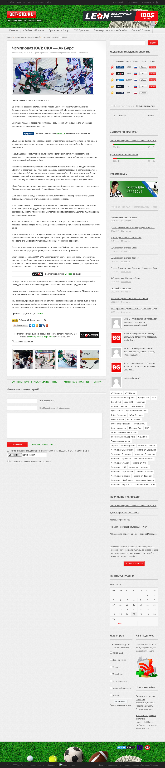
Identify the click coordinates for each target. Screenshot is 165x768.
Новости (21, 2)
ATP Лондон (116, 393)
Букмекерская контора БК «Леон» (126, 238)
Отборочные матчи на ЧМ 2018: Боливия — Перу (34, 382)
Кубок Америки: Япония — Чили (125, 278)
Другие (115, 695)
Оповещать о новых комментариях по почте (30, 462)
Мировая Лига (135, 428)
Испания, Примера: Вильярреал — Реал (129, 298)
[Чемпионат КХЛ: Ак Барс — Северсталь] (45, 369)
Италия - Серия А (119, 406)
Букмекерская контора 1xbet (123, 248)
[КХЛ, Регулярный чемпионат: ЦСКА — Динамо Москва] (89, 369)
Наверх (155, 765)
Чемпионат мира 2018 (145, 485)
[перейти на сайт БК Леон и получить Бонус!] (89, 335)
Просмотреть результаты (120, 705)
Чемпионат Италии (120, 463)
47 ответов (125, 261)
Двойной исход (119, 660)
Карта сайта (45, 2)
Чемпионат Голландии (144, 454)
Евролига (140, 402)
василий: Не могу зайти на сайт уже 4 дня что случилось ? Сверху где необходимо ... (139, 351)
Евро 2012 (128, 402)
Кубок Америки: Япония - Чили (124, 154)
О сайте (10, 2)
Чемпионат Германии (121, 454)
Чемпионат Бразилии (146, 450)
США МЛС (143, 437)
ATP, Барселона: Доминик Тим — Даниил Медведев (134, 309)
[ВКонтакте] (30, 325)
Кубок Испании (136, 415)
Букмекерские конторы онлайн (110, 30)
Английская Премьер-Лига (123, 398)
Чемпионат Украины (120, 476)
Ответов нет (83, 53)
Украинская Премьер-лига (123, 445)
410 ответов (126, 221)
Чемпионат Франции (142, 476)
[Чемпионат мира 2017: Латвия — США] (22, 369)
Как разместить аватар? (42, 444)
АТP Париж (130, 393)
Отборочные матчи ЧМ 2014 (124, 432)
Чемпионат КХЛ (139, 463)
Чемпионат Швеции (145, 480)
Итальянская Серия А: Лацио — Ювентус (83, 382)
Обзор (143, 67)
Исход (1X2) (117, 653)
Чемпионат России (144, 472)
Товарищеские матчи (120, 441)
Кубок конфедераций (121, 424)
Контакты (32, 2)
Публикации (133, 2)
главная (13, 30)
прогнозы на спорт (59, 30)
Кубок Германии (118, 415)
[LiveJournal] (43, 325)
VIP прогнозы (81, 30)
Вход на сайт (118, 2)
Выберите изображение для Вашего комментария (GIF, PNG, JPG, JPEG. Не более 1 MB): (48, 451)
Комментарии (148, 2)
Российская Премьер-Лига (123, 437)
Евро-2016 (116, 402)
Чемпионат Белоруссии (122, 450)
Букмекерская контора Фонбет (125, 258)
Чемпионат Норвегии (139, 467)
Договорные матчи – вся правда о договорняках (133, 227)
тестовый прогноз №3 (121, 288)
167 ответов (126, 231)
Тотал (115, 667)
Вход (152, 67)
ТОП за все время (122, 106)
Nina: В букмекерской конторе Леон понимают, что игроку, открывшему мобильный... (140, 322)
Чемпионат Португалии (122, 472)
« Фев (120, 623)
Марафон (60, 133)
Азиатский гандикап (121, 688)
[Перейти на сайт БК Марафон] (28, 133)
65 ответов (125, 251)
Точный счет (118, 674)
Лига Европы (139, 424)
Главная (10, 37)
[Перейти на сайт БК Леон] (37, 274)
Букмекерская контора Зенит (124, 217)
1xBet (40, 314)
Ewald (19, 53)
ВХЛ (154, 398)
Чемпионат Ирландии (121, 458)
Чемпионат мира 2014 (121, 485)
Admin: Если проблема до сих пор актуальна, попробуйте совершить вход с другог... (140, 337)
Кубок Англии (117, 411)
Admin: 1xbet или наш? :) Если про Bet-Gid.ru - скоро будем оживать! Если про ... (139, 366)
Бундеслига (143, 398)
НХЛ (147, 428)
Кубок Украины (133, 419)
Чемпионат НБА (118, 467)
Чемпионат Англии (146, 445)
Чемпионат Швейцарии (122, 480)
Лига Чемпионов (118, 428)
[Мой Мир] (40, 325)
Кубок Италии (117, 419)
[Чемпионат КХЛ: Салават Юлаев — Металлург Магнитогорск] (67, 369)
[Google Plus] (47, 325)
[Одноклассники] (37, 325)
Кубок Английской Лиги (136, 411)
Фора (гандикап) (119, 681)
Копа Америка (137, 406)
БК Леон (68, 274)
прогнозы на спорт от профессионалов (43, 765)
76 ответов (125, 241)
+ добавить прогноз (33, 30)
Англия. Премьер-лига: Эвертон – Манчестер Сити (133, 141)
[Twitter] (33, 325)
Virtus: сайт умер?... (133, 378)
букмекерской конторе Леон (41, 337)
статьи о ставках (140, 30)
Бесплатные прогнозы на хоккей (27, 37)
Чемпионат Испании (143, 458)
